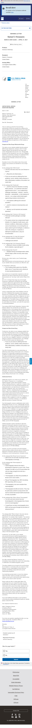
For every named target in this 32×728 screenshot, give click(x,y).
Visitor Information (16, 682)
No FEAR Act (16, 689)
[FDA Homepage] (2, 18)
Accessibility (16, 679)
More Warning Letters (16, 44)
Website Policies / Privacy (16, 685)
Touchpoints (5, 664)
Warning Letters (6, 22)
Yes (6, 651)
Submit (16, 659)
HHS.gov (16, 699)
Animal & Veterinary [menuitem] (7, 639)
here (12, 12)
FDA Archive (16, 672)
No (6, 655)
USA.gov (16, 702)
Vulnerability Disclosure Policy (16, 692)
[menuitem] (16, 634)
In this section (7, 28)
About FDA (16, 675)
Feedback (30, 361)
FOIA (16, 695)
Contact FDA (16, 710)
